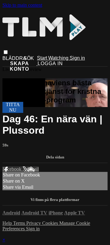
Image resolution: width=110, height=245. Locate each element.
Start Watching (53, 58)
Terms (19, 223)
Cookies (50, 223)
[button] (6, 52)
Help (7, 223)
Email (33, 169)
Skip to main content (22, 5)
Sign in (77, 58)
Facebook (12, 169)
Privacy (34, 223)
